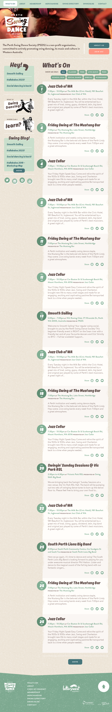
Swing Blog (88, 4)
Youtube (29, 181)
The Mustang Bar (66, 132)
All (63, 72)
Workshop (101, 77)
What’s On (10, 4)
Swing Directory (71, 4)
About (22, 4)
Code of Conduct (36, 689)
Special (88, 77)
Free (82, 72)
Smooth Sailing (15, 73)
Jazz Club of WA (79, 94)
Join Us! (99, 52)
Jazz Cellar (89, 168)
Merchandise (51, 4)
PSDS (104, 72)
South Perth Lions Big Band (84, 551)
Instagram (22, 180)
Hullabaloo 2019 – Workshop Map (16, 164)
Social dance (74, 77)
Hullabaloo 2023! (16, 79)
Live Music (93, 72)
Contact (102, 4)
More (19, 170)
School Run (58, 77)
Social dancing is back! (19, 85)
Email (102, 114)
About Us (99, 45)
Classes (72, 72)
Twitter (7, 180)
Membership (35, 4)
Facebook (14, 181)
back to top (103, 686)
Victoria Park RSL (75, 474)
